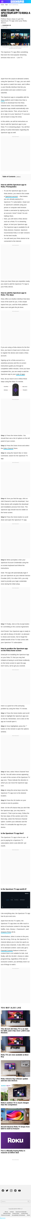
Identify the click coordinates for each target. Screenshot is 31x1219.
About (6, 1211)
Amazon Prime (6, 932)
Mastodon (3, 1218)
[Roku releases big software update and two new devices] (15, 1068)
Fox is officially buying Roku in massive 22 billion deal (13, 1152)
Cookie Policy (24, 1213)
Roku (2, 100)
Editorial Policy (7, 1213)
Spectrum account (11, 196)
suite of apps (20, 374)
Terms (28, 1215)
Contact (12, 1211)
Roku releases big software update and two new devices (14, 1080)
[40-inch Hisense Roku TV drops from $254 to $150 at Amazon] (15, 1116)
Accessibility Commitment (18, 1215)
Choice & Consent (5, 1215)
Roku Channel (8, 448)
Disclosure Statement (21, 1211)
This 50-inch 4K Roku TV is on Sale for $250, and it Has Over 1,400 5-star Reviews (15, 1031)
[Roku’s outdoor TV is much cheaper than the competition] (15, 1092)
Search (28, 1202)
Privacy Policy (15, 1213)
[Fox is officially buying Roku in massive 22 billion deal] (15, 1140)
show (18, 176)
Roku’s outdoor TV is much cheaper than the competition (15, 1104)
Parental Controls (7, 950)
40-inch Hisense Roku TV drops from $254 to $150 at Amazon (15, 1128)
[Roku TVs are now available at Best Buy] (15, 1044)
